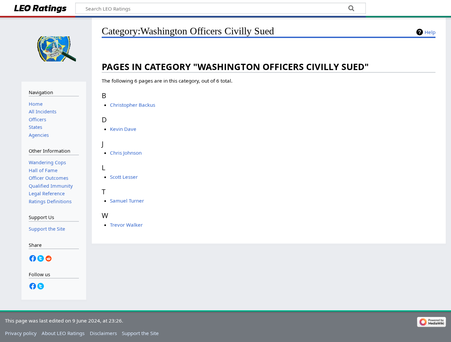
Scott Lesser (124, 176)
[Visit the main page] (53, 48)
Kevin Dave (123, 129)
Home (36, 104)
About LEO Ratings (63, 333)
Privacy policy (21, 333)
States (35, 127)
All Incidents (42, 111)
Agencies (39, 135)
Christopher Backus (132, 104)
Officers (37, 119)
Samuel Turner (127, 200)
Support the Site (140, 333)
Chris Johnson (126, 152)
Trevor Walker (126, 224)
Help (430, 32)
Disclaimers (103, 333)
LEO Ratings (40, 9)
